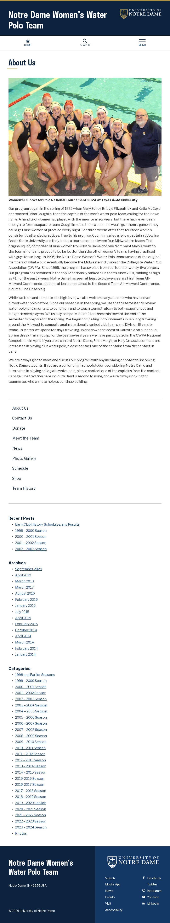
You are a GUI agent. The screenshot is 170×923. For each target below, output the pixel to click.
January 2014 (25, 654)
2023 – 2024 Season (31, 827)
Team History (24, 488)
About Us (20, 408)
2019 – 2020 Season (30, 803)
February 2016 (26, 600)
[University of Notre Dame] (133, 862)
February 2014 (26, 648)
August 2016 (25, 593)
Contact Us (22, 418)
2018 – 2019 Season (30, 797)
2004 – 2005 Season (31, 711)
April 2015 (23, 618)
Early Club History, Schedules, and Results (47, 524)
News (17, 448)
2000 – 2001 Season (30, 537)
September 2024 (28, 569)
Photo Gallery (24, 458)
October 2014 (26, 630)
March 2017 (24, 587)
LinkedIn (153, 903)
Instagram (154, 890)
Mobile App (112, 884)
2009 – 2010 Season (30, 742)
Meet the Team (25, 438)
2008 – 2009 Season (31, 736)
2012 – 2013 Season (30, 760)
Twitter (152, 884)
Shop (16, 478)
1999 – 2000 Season (31, 531)
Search (85, 45)
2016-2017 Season (29, 785)
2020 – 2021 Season (30, 809)
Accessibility (113, 910)
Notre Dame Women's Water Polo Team (57, 19)
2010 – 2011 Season (30, 748)
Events (110, 897)
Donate (18, 428)
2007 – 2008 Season (31, 730)
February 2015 (26, 624)
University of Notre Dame (141, 14)
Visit (108, 903)
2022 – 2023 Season (30, 821)
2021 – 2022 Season (30, 815)
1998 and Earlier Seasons (35, 675)
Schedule (20, 468)
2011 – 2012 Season (30, 754)
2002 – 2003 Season (31, 549)
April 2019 (23, 575)
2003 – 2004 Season (31, 705)
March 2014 (24, 642)
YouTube (153, 897)
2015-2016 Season (29, 779)
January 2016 (25, 606)
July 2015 (22, 612)
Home (27, 45)
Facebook (154, 878)
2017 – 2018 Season (30, 791)
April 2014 (23, 636)
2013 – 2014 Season (30, 766)
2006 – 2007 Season (31, 723)
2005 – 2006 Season (31, 717)
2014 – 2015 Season (30, 772)
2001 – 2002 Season (30, 543)
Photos (21, 833)
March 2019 (24, 581)
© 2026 (13, 910)
